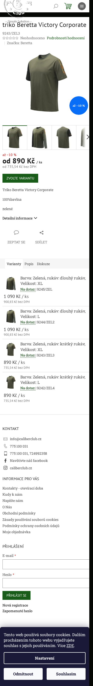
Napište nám (12, 500)
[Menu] (82, 6)
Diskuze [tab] (43, 263)
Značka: (19, 42)
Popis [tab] (29, 263)
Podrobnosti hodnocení (66, 38)
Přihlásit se (16, 595)
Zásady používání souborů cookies (30, 519)
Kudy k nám (12, 494)
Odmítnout (23, 673)
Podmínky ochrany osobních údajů (31, 525)
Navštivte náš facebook (29, 460)
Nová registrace (15, 605)
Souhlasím (66, 673)
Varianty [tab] (14, 263)
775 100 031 (19, 446)
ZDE (70, 645)
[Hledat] (56, 6)
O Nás (7, 507)
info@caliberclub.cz (25, 438)
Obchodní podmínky (18, 513)
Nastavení (44, 658)
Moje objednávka (16, 531)
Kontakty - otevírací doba (22, 488)
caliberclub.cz (21, 468)
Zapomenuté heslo (17, 610)
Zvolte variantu (20, 178)
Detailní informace (17, 218)
